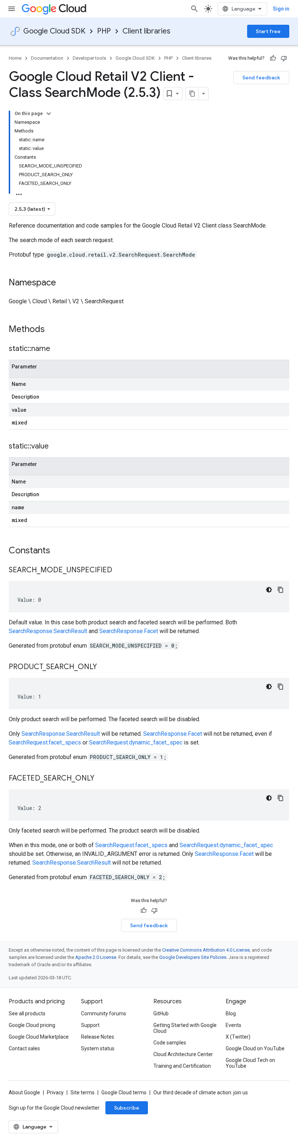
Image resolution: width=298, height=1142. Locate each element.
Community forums (103, 1013)
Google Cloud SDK (54, 31)
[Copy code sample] (280, 590)
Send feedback (261, 77)
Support (90, 1025)
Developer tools (89, 58)
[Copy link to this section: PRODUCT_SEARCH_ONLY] (104, 667)
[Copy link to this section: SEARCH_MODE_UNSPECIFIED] (119, 570)
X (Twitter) (238, 1037)
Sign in (281, 9)
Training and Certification (182, 1066)
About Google (24, 1092)
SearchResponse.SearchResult (48, 631)
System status (97, 1048)
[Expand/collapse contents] (48, 113)
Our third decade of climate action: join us (200, 1092)
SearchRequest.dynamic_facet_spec (135, 742)
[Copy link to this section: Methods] (54, 329)
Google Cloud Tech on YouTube (250, 1063)
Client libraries (146, 31)
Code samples (169, 1043)
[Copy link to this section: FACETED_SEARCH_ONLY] (101, 778)
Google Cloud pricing (32, 1025)
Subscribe (126, 1108)
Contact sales (24, 1048)
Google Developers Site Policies (192, 957)
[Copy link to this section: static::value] (56, 446)
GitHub (161, 1013)
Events (233, 1025)
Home (15, 58)
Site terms (82, 1092)
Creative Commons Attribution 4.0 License (206, 950)
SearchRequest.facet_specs (45, 742)
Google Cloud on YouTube (255, 1048)
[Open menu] (11, 8)
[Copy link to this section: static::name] (57, 349)
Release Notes (97, 1037)
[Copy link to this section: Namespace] (63, 283)
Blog (231, 1013)
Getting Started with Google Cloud (185, 1028)
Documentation (47, 58)
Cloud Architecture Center (183, 1054)
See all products (27, 1013)
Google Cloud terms (123, 1092)
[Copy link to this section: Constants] (59, 551)
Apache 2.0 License (95, 957)
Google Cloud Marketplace (39, 1037)
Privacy (55, 1092)
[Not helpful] (283, 58)
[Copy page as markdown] (192, 93)
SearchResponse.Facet (128, 631)
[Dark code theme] (269, 590)
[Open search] (194, 8)
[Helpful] (272, 58)
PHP (104, 31)
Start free (268, 31)
